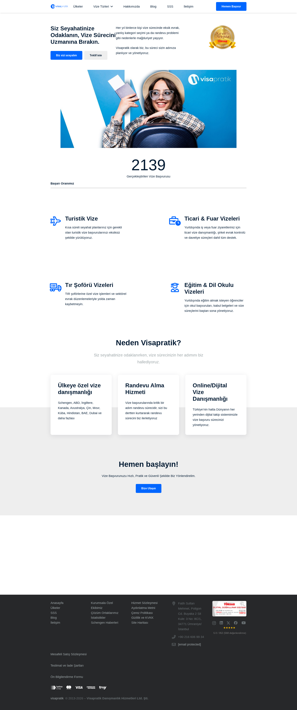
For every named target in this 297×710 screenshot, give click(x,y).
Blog (54, 617)
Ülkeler (55, 608)
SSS (54, 613)
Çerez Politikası (142, 613)
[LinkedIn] (221, 623)
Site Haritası (139, 622)
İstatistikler (98, 617)
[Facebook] (236, 623)
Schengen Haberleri (104, 622)
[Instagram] (214, 623)
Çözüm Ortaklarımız (104, 613)
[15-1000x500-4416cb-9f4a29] (62, 6)
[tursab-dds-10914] (229, 608)
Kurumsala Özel (102, 603)
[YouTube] (243, 623)
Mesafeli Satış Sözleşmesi (69, 654)
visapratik (58, 698)
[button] (111, 6)
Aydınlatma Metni (143, 608)
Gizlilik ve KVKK (142, 617)
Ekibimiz (96, 608)
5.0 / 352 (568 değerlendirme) (229, 633)
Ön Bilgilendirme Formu (67, 677)
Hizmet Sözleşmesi (144, 603)
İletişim (55, 622)
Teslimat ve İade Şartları (67, 665)
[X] (228, 623)
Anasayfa (57, 603)
